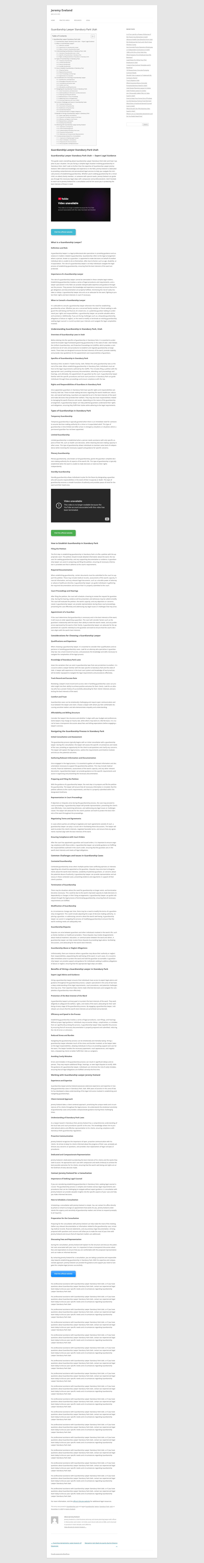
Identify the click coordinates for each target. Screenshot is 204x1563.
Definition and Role (64, 45)
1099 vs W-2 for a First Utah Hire (136, 52)
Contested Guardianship (65, 104)
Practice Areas (65, 20)
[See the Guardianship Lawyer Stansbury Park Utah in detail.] (63, 538)
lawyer (97, 1506)
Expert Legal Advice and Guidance (67, 115)
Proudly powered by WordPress (60, 1554)
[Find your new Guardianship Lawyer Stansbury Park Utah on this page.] (63, 237)
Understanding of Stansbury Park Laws (69, 130)
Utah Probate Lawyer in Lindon (136, 91)
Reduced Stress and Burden (66, 121)
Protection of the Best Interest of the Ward (70, 117)
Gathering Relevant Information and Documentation (72, 93)
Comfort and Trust (64, 85)
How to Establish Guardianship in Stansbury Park (70, 68)
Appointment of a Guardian (66, 75)
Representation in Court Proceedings (68, 96)
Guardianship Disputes (65, 109)
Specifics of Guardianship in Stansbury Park (70, 55)
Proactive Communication (66, 132)
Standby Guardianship (64, 66)
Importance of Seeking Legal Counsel (69, 138)
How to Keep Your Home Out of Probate (139, 98)
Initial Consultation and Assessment (68, 91)
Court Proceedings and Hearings (67, 74)
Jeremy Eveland (61, 10)
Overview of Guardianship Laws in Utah (69, 53)
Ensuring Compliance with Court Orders (69, 100)
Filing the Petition (63, 70)
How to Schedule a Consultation (68, 140)
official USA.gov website (81, 1501)
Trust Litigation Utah (132, 80)
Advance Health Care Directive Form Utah (139, 39)
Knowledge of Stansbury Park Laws (68, 81)
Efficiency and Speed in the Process (68, 119)
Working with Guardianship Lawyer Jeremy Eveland (71, 125)
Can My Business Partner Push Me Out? (138, 101)
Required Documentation (65, 72)
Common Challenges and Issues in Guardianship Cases (71, 102)
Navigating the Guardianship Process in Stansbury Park (71, 89)
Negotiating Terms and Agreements (68, 98)
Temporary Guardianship (65, 60)
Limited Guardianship (64, 62)
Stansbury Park (104, 1506)
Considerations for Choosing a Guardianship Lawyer (71, 77)
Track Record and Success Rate (67, 83)
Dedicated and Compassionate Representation (72, 134)
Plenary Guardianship (64, 64)
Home (53, 20)
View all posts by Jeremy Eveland (75, 1527)
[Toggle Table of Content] (91, 36)
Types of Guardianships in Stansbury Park (68, 59)
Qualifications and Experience (67, 79)
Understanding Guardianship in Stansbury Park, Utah (71, 51)
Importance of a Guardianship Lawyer (68, 47)
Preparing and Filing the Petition (67, 94)
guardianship (90, 1506)
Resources (77, 20)
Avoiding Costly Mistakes (65, 122)
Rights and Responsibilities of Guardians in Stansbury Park (74, 56)
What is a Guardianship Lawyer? (65, 43)
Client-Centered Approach (66, 128)
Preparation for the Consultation (68, 141)
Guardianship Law (72, 1506)
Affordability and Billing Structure (67, 87)
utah (111, 1506)
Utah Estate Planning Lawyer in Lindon (138, 88)
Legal (88, 20)
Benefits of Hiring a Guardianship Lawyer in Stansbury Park (72, 113)
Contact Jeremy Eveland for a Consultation (69, 136)
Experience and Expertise (66, 126)
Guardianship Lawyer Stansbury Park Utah (67, 39)
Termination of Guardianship (66, 106)
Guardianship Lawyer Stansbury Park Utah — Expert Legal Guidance (75, 41)
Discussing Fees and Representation (69, 143)
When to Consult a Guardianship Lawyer (69, 49)
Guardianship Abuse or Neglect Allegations (70, 111)
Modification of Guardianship (66, 108)
